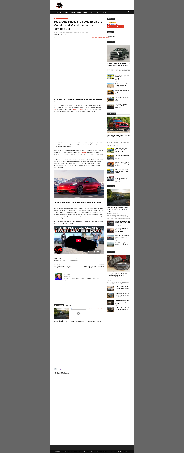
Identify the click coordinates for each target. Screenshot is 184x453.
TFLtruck (72, 12)
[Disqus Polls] (78, 348)
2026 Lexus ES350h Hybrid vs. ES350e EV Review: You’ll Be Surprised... (122, 171)
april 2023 (59, 258)
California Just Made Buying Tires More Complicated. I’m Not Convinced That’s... (118, 275)
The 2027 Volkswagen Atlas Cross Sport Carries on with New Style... (118, 64)
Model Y (75, 109)
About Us (110, 451)
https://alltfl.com (67, 276)
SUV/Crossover (61, 18)
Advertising (92, 451)
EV (54, 18)
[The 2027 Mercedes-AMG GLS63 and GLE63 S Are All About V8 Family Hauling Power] (110, 106)
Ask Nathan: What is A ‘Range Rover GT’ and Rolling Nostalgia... (122, 302)
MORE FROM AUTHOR (70, 305)
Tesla (66, 18)
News (91, 12)
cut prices (65, 258)
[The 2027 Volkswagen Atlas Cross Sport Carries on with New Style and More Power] (118, 53)
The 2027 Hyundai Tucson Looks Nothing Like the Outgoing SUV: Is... (121, 230)
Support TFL (86, 451)
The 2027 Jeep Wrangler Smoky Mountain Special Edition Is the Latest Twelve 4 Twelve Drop (60, 321)
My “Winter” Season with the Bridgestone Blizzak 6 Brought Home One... (122, 164)
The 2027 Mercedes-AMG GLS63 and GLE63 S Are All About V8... (121, 106)
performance (79, 258)
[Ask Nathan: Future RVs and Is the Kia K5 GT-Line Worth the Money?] (110, 309)
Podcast (79, 12)
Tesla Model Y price (73, 260)
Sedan (57, 18)
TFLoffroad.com (127, 451)
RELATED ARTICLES (58, 305)
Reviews (105, 12)
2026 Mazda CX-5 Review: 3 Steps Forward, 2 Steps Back (118, 136)
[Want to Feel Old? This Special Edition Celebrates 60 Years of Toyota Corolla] (110, 237)
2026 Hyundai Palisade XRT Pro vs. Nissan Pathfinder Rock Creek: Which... (122, 178)
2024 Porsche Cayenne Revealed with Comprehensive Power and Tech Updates (63, 267)
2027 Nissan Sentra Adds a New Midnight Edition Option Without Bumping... (122, 223)
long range (70, 258)
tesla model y (65, 260)
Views (98, 12)
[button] (128, 12)
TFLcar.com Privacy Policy (101, 451)
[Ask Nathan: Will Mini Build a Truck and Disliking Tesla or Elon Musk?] (110, 288)
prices (90, 258)
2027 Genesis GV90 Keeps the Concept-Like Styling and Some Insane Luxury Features (77, 321)
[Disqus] (79, 385)
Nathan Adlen (110, 278)
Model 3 (82, 109)
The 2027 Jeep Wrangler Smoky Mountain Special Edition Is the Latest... (117, 209)
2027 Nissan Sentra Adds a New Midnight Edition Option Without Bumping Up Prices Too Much (95, 321)
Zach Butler (57, 34)
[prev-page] (54, 326)
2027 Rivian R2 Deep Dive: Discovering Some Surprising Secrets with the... (122, 150)
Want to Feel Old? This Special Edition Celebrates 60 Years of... (122, 237)
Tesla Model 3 (95, 258)
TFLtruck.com (120, 451)
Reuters (84, 152)
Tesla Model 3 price (57, 260)
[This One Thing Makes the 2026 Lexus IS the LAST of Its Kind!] (110, 157)
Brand (58, 16)
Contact (114, 451)
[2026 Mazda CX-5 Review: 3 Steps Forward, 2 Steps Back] (118, 125)
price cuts (86, 258)
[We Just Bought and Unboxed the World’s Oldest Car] (110, 85)
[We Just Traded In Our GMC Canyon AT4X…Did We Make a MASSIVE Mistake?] (110, 92)
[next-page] (57, 326)
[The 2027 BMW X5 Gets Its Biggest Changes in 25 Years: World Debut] (110, 99)
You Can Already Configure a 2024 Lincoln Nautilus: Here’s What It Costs (94, 267)
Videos (85, 12)
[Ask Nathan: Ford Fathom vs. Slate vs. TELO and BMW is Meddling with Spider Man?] (110, 295)
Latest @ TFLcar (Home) (61, 12)
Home (55, 16)
